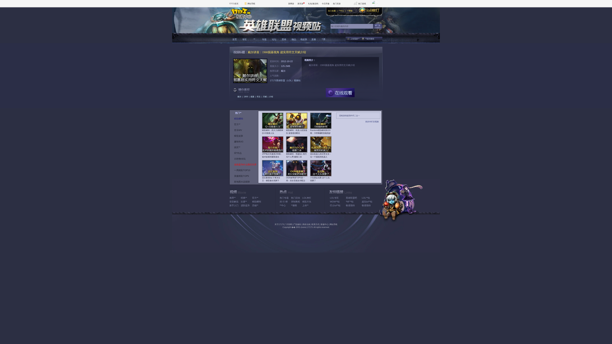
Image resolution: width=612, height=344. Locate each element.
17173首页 (233, 3)
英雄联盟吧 (351, 198)
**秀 (323, 39)
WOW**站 (335, 201)
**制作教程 (369, 39)
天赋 (265, 97)
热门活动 (295, 198)
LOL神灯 (306, 198)
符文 (259, 97)
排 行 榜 (284, 201)
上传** (305, 205)
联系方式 (315, 224)
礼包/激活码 (313, 3)
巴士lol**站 (335, 205)
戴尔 (239, 97)
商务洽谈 (306, 224)
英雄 (284, 39)
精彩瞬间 (256, 201)
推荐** (232, 198)
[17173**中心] (240, 13)
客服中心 (324, 224)
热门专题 (284, 198)
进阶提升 (245, 205)
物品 (294, 39)
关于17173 (279, 224)
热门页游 (337, 3)
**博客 (350, 11)
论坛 (274, 39)
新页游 (300, 3)
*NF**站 (349, 201)
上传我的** (355, 39)
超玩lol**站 (367, 201)
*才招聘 (288, 224)
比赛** (244, 201)
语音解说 (233, 201)
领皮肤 (303, 39)
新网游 (291, 3)
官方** (255, 198)
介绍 (271, 97)
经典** (244, 198)
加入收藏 (332, 11)
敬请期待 (350, 205)
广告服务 (297, 224)
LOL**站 (366, 198)
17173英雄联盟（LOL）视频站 (285, 80)
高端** (255, 205)
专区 (244, 39)
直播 (313, 39)
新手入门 (233, 205)
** (254, 39)
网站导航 (251, 3)
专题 (264, 39)
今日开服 (325, 3)
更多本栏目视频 (372, 122)
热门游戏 (362, 3)
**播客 (294, 205)
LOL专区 (334, 198)
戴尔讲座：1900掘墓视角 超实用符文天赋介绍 (277, 52)
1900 (246, 97)
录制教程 (295, 201)
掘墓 (252, 97)
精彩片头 (306, 201)
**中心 (341, 11)
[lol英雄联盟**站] (275, 26)
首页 (234, 39)
